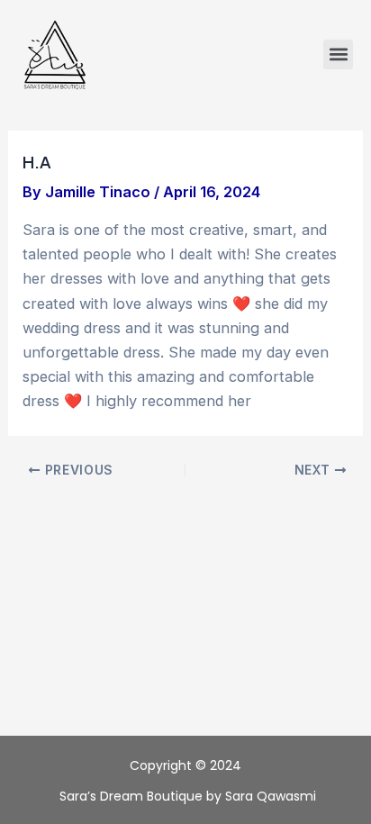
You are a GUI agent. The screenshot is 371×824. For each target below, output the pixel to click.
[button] (338, 54)
